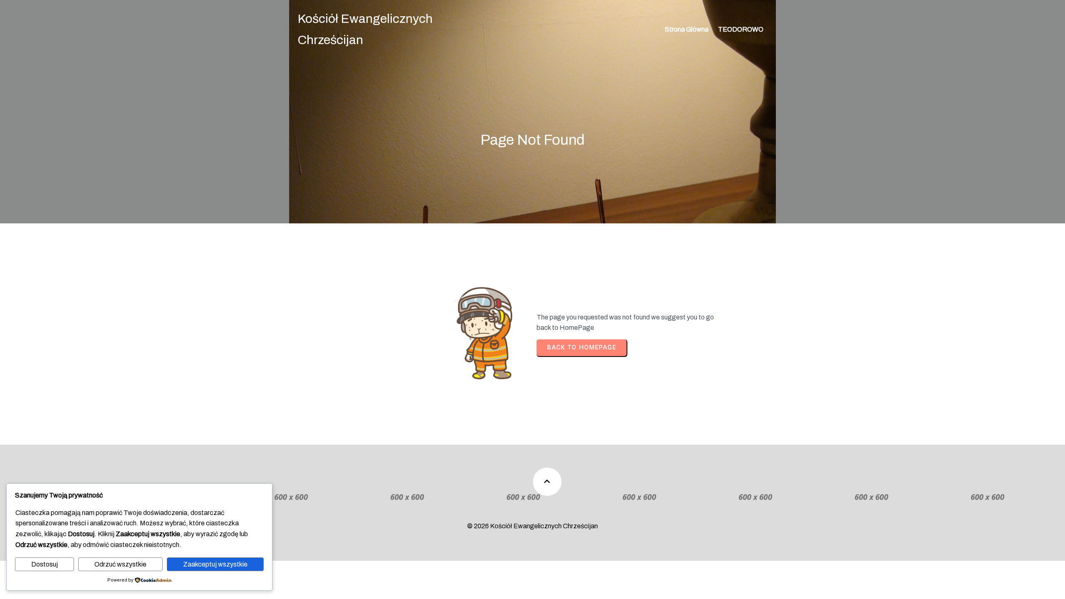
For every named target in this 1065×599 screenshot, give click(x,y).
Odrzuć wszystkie (120, 564)
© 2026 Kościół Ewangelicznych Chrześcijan (532, 526)
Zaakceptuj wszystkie (215, 564)
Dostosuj (44, 564)
